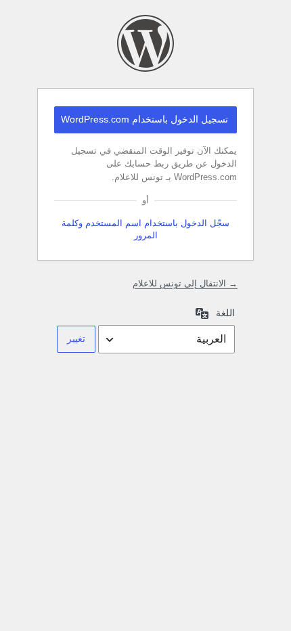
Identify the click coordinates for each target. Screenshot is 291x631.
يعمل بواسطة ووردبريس (145, 43)
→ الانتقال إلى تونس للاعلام (185, 283)
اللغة (225, 312)
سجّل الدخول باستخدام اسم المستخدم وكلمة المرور (145, 229)
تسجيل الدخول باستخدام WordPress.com (144, 119)
